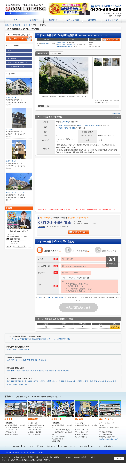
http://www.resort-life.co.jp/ (108, 439)
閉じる (119, 458)
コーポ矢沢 (10, 129)
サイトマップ (95, 446)
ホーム (7, 446)
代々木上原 (30, 371)
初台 (63, 43)
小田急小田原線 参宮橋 (16, 66)
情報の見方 (116, 113)
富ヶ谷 (37, 360)
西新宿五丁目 (71, 44)
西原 (28, 360)
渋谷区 (43, 43)
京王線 (58, 43)
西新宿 (63, 381)
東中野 (26, 384)
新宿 (114, 381)
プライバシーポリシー (55, 298)
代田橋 (21, 384)
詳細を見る (115, 327)
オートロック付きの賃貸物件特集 (19, 339)
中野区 (15, 349)
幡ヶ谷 (43, 360)
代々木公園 (21, 371)
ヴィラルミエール (12, 97)
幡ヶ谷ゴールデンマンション (15, 193)
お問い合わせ (108, 446)
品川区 (9, 349)
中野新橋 (42, 381)
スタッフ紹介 (28, 446)
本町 (47, 43)
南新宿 (51, 371)
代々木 (17, 360)
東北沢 (9, 384)
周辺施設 (40, 446)
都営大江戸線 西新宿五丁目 (18, 62)
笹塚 (32, 360)
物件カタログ (52, 446)
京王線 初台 (12, 58)
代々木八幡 (65, 371)
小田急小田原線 (61, 47)
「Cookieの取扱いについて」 (25, 460)
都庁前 (35, 381)
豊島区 (26, 349)
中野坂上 (79, 381)
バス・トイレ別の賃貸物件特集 (58, 339)
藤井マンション (11, 161)
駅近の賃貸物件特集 (39, 339)
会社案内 (16, 446)
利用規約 (41, 298)
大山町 (23, 360)
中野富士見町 (88, 381)
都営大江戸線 (60, 44)
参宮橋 (70, 47)
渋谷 (8, 371)
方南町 (15, 384)
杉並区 (21, 349)
